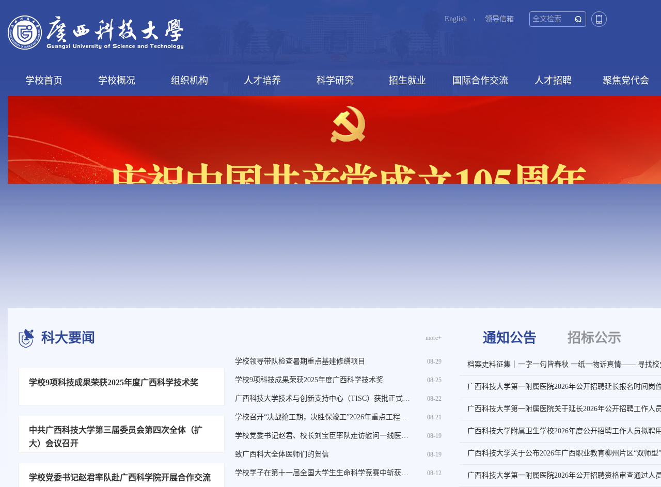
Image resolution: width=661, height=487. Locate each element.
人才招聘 (553, 80)
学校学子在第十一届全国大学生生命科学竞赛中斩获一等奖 (329, 473)
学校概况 (116, 80)
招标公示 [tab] (594, 338)
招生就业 (407, 80)
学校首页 (43, 80)
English (456, 19)
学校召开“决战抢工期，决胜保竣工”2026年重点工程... (320, 417)
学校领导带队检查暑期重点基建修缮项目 (300, 361)
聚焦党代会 (626, 80)
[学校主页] (95, 32)
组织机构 (189, 80)
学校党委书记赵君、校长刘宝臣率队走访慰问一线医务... (325, 435)
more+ (434, 337)
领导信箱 (499, 19)
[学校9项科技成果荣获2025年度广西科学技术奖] (121, 426)
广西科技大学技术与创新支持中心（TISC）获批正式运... (325, 398)
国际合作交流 (480, 80)
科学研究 (335, 80)
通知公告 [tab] (510, 338)
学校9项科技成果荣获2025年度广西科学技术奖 (309, 380)
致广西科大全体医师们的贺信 (282, 454)
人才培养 (262, 80)
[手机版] (599, 18)
